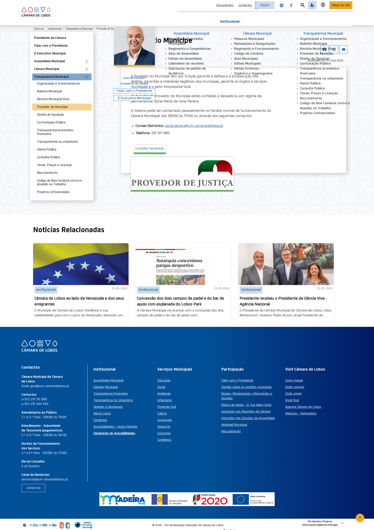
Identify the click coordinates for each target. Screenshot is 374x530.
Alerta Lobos (102, 413)
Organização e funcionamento (58, 83)
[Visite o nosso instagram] (281, 5)
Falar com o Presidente (51, 45)
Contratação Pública (51, 122)
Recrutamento (47, 172)
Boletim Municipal (49, 91)
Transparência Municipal (51, 76)
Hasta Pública (46, 149)
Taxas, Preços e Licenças (54, 165)
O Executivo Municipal (50, 53)
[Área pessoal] (312, 5)
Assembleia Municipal (49, 61)
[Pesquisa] (302, 5)
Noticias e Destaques (108, 406)
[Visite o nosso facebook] (291, 5)
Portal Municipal (174, 525)
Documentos (225, 5)
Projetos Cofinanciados (53, 192)
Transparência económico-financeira (55, 132)
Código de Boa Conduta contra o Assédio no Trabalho (59, 182)
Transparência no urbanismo (57, 141)
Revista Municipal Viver (53, 99)
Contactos (245, 5)
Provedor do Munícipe (52, 106)
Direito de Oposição (50, 114)
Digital (264, 5)
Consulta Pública (48, 157)
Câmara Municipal (46, 69)
